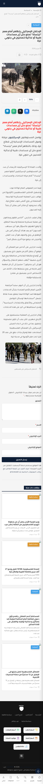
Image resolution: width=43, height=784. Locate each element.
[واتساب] (13, 111)
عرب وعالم (15, 721)
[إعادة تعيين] (19, 100)
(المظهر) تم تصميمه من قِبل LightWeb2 (23, 767)
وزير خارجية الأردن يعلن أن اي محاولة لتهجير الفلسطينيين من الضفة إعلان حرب (21, 523)
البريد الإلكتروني (34, 436)
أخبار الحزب (28, 715)
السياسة (27, 10)
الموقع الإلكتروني (34, 448)
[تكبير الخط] (25, 100)
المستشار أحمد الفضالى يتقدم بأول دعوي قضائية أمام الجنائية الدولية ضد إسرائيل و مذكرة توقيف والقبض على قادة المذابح (23, 620)
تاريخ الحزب (18, 715)
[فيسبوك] (26, 111)
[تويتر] (20, 111)
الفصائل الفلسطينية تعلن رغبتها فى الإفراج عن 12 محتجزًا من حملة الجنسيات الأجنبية (22, 674)
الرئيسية (36, 10)
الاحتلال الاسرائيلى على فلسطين (25, 369)
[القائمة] (4, 3)
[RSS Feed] (21, 756)
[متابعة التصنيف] (28, 25)
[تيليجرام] (7, 111)
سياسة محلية (26, 721)
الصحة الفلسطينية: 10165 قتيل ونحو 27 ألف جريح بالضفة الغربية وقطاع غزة (22, 570)
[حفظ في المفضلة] (19, 55)
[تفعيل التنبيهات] (38, 771)
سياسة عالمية (33, 497)
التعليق (38, 401)
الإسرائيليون (14, 138)
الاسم (38, 425)
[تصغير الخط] (37, 100)
